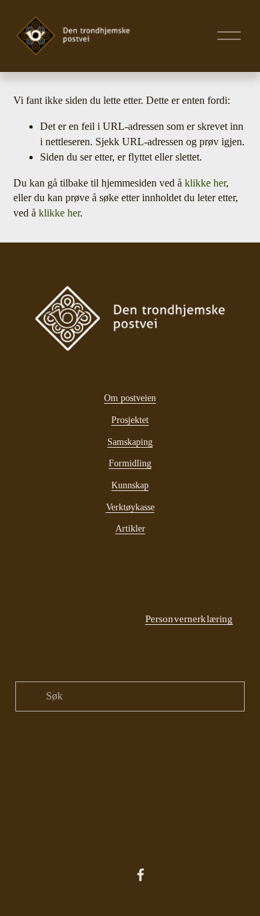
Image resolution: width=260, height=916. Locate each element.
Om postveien (130, 397)
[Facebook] (140, 874)
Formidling (130, 463)
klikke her (205, 183)
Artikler (130, 528)
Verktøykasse (130, 507)
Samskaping (130, 441)
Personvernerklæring (189, 618)
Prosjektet (130, 419)
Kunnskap (130, 485)
